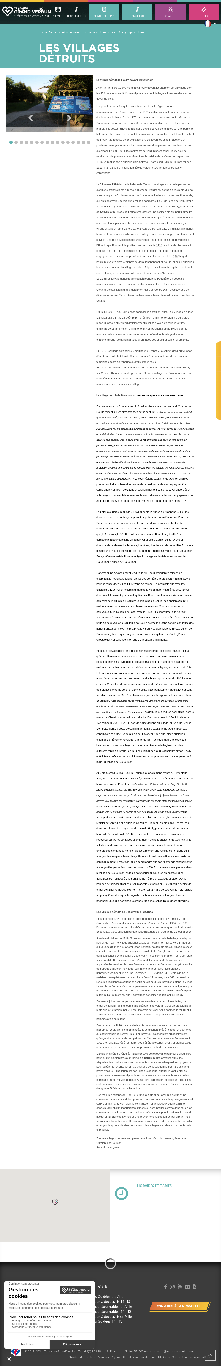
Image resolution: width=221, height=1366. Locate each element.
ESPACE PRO (137, 16)
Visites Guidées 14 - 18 (104, 1321)
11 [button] (63, 142)
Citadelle (170, 16)
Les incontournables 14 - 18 (108, 1311)
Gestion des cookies (82, 1357)
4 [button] (26, 142)
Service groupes (104, 16)
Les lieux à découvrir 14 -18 (108, 1301)
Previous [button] (30, 117)
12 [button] (68, 142)
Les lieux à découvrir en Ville (109, 1316)
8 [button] (47, 142)
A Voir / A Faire (40, 16)
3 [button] (21, 142)
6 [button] (37, 142)
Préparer (57, 16)
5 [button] (31, 142)
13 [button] (73, 142)
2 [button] (16, 142)
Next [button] (69, 117)
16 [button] (88, 142)
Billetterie (204, 16)
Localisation (148, 1357)
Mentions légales (109, 1357)
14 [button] (78, 142)
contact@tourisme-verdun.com (174, 1351)
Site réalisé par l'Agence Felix (191, 1357)
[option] (49, 103)
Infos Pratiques (76, 16)
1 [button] (11, 142)
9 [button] (52, 142)
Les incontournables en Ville (109, 1306)
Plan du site (131, 1357)
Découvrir (22, 16)
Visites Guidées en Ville (104, 1296)
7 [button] (42, 142)
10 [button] (57, 142)
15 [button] (83, 142)
